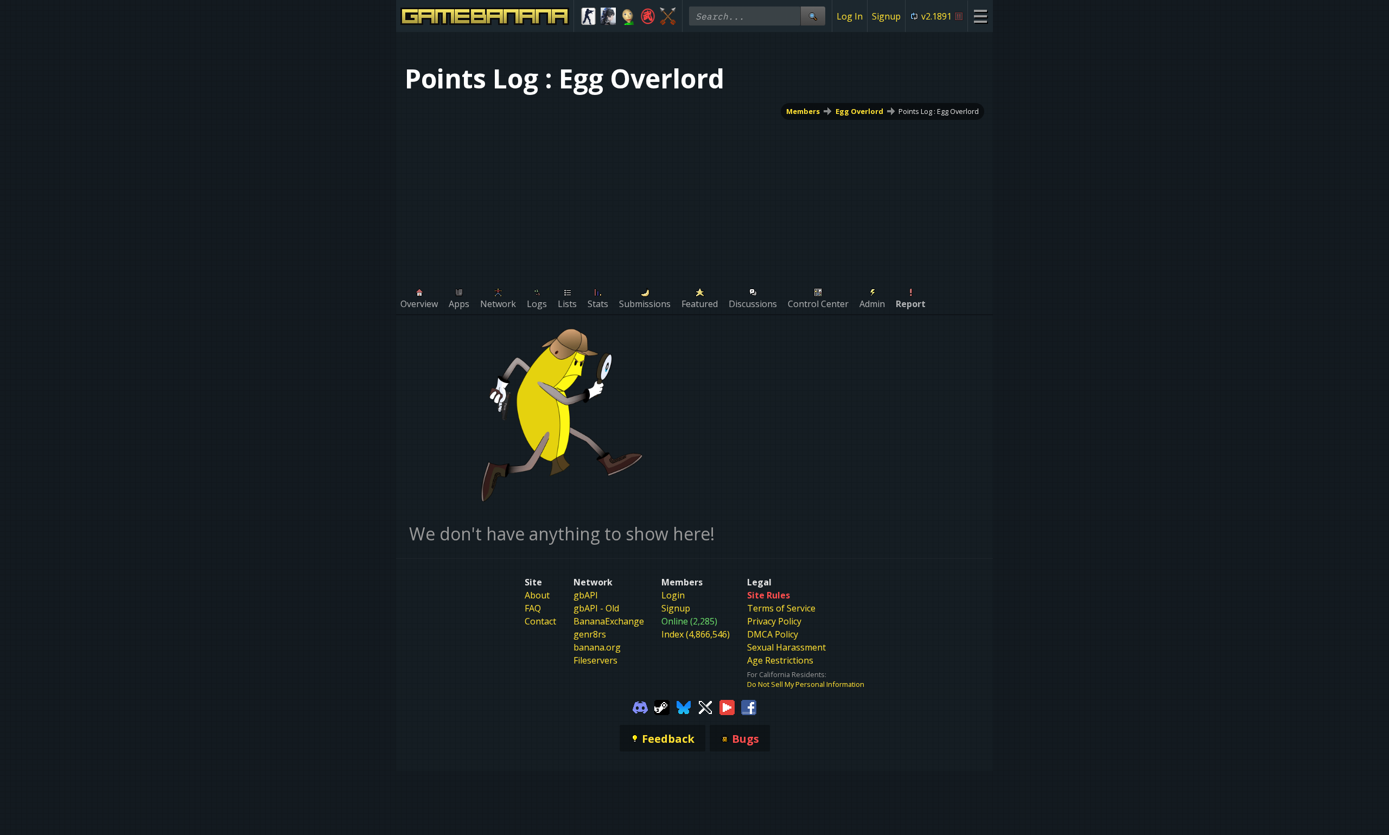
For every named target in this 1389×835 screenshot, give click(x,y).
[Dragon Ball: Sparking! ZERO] (648, 16)
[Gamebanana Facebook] (748, 706)
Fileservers (595, 660)
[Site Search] (812, 16)
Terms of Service (781, 608)
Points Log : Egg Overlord (939, 111)
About (537, 595)
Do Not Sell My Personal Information (805, 684)
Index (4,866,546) (695, 634)
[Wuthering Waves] (608, 16)
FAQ (533, 608)
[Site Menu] (980, 16)
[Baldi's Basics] (628, 16)
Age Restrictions (780, 660)
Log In (850, 16)
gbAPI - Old (596, 608)
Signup (886, 16)
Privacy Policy (774, 621)
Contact (540, 621)
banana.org (597, 647)
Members (803, 111)
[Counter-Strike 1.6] (588, 16)
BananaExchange (609, 621)
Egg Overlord (859, 111)
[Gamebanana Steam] (662, 706)
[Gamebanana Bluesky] (683, 706)
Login (673, 595)
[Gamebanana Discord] (640, 706)
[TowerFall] (668, 16)
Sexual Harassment (786, 647)
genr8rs (590, 634)
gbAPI (586, 595)
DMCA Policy (772, 634)
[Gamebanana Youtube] (727, 706)
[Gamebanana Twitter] (705, 706)
